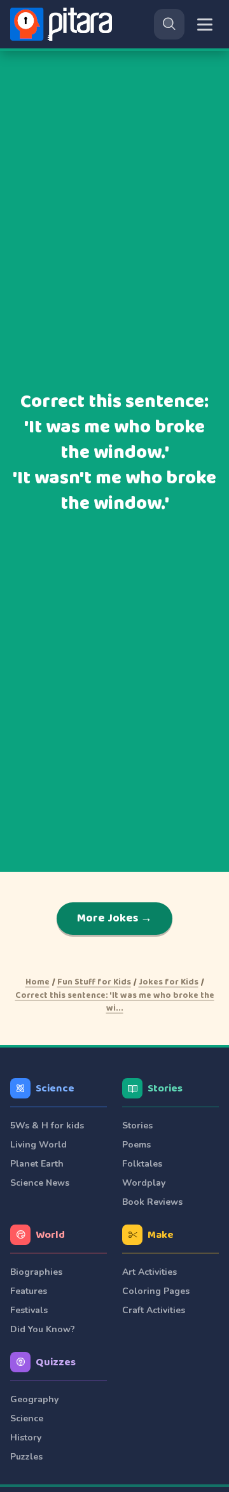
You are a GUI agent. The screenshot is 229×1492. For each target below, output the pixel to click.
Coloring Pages (156, 1291)
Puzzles (26, 1457)
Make (161, 1235)
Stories (165, 1088)
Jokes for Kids (168, 982)
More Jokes (115, 918)
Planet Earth (37, 1164)
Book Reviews (152, 1202)
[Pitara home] (63, 24)
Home (37, 982)
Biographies (36, 1272)
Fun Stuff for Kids (94, 982)
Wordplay (143, 1183)
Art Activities (149, 1272)
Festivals (29, 1310)
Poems (136, 1145)
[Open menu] (205, 24)
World (50, 1235)
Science (55, 1088)
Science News (39, 1183)
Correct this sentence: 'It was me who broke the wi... (114, 1001)
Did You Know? (42, 1329)
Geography (34, 1399)
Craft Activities (153, 1310)
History (25, 1438)
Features (28, 1291)
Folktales (142, 1164)
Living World (38, 1145)
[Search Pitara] (169, 24)
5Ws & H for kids (47, 1125)
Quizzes (56, 1362)
